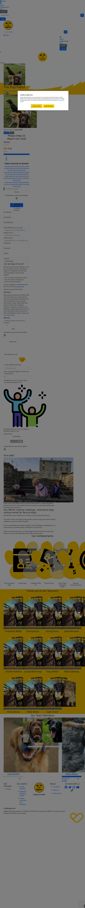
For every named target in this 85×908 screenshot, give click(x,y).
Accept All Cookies (48, 106)
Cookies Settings (36, 106)
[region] (43, 100)
